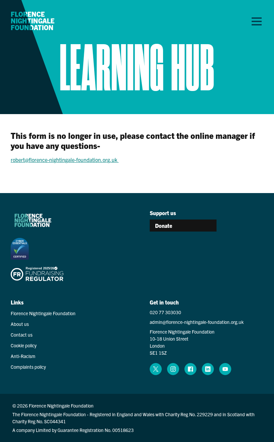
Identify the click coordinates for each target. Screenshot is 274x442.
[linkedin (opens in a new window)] (208, 369)
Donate (163, 225)
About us (20, 324)
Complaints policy (28, 367)
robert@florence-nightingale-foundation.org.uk (65, 159)
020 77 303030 (165, 312)
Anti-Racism (23, 356)
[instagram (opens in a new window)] (173, 369)
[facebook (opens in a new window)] (190, 369)
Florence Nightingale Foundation (32, 21)
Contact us (21, 335)
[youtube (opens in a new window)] (225, 369)
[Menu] (256, 21)
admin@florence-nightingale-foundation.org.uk (197, 322)
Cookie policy (23, 345)
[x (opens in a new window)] (156, 369)
